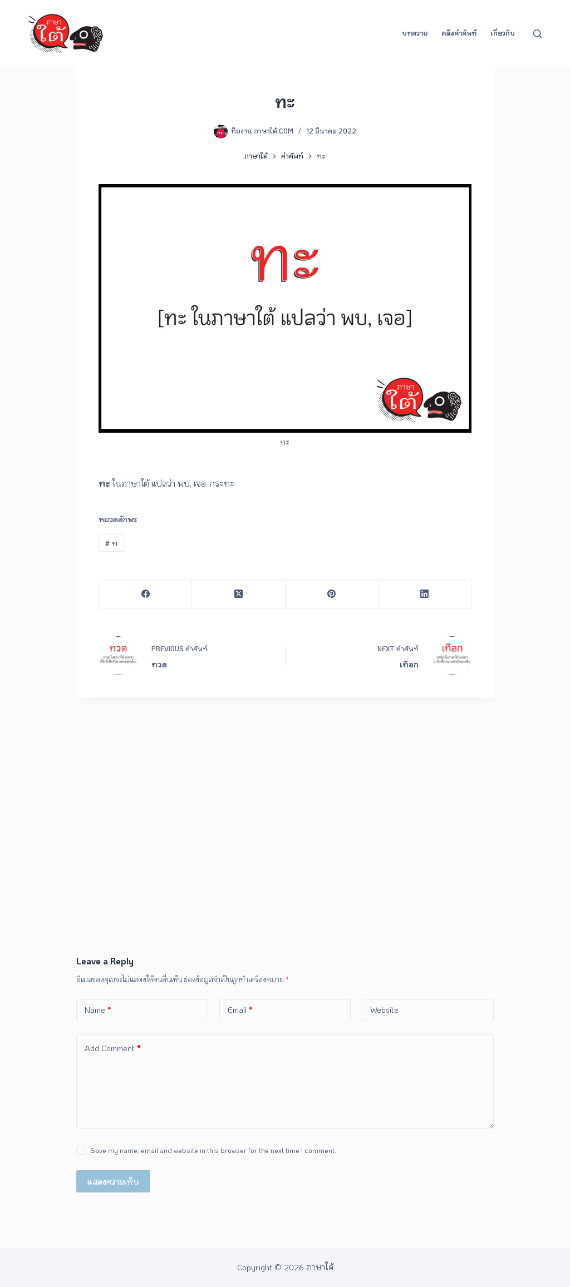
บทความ (415, 32)
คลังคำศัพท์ (458, 32)
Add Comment (113, 1047)
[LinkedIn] (425, 594)
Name (98, 1009)
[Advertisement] (285, 871)
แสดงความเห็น (113, 1181)
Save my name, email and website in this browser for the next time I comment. (213, 1150)
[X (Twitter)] (238, 594)
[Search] (537, 33)
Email (240, 1009)
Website (384, 1009)
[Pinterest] (332, 594)
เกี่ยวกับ (502, 32)
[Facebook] (145, 594)
